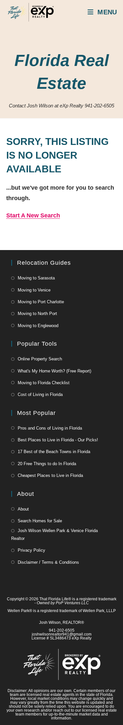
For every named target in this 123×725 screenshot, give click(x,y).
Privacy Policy (31, 550)
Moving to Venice (34, 290)
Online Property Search (40, 358)
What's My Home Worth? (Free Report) (54, 371)
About (23, 509)
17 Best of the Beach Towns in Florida (54, 451)
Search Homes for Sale (40, 520)
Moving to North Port (37, 313)
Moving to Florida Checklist (44, 382)
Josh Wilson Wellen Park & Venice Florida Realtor (54, 534)
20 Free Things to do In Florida (47, 463)
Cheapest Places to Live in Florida (50, 475)
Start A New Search (33, 215)
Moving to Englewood (38, 325)
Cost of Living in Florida (40, 394)
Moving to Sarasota (36, 278)
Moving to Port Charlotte (41, 301)
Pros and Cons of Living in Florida (50, 428)
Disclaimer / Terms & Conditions (48, 562)
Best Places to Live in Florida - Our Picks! (58, 439)
